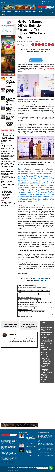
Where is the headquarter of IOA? (45, 314)
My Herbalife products (23, 313)
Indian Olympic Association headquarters (27, 301)
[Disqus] (19, 367)
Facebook (44, 49)
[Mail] (48, 1)
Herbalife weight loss (44, 294)
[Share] (50, 1)
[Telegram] (52, 44)
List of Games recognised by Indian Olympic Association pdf (31, 311)
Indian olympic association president (44, 302)
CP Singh (23, 45)
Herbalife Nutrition (22, 294)
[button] (52, 13)
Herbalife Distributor (41, 287)
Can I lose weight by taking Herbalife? (26, 287)
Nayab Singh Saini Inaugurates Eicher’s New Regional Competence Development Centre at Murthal (7, 195)
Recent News (28, 41)
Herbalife (29, 66)
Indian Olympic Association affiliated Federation (29, 299)
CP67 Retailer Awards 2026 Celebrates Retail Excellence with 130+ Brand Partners (10, 110)
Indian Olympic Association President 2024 (27, 304)
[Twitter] (52, 1)
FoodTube (3, 189)
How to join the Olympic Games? (25, 295)
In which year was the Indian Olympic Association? (29, 297)
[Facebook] (42, 1)
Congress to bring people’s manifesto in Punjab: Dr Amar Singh (10, 92)
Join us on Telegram (36, 61)
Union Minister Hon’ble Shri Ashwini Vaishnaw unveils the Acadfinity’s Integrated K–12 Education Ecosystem (10, 121)
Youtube (40, 52)
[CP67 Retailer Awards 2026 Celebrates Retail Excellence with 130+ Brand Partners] (3, 108)
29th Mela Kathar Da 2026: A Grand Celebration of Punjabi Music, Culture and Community (10, 100)
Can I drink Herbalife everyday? (29, 285)
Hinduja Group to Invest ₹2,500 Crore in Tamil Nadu (8, 204)
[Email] (46, 44)
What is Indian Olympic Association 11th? (27, 314)
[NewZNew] (46, 7)
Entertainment (5, 159)
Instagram (36, 49)
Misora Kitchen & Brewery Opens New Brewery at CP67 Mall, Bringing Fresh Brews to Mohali (8, 184)
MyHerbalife (32, 313)
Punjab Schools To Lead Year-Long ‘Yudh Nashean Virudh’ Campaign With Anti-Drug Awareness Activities (10, 82)
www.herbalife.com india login (25, 316)
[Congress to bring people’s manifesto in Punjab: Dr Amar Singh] (3, 90)
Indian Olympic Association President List (27, 306)
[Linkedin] (46, 1)
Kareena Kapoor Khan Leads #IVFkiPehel (10, 325)
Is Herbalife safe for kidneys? (24, 309)
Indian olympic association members (26, 302)
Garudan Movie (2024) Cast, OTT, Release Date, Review (29, 326)
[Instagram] (44, 1)
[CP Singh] (17, 45)
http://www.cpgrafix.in (12, 337)
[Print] (49, 44)
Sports (37, 41)
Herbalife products (33, 294)
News (2, 143)
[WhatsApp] (42, 3)
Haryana (3, 200)
